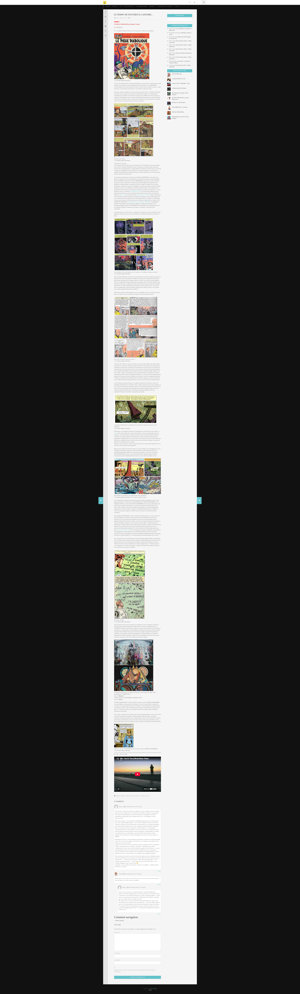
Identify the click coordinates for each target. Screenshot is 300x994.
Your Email (117, 960)
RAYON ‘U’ (122, 194)
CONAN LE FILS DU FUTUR (124, 530)
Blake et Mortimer (121, 795)
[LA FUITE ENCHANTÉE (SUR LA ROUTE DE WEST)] (199, 500)
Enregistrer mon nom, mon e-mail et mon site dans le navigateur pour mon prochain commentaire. (134, 970)
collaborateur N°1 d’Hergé (142, 194)
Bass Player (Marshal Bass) (178, 112)
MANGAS (114, 6)
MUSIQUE (152, 6)
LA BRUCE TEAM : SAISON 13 (164, 6)
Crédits (150, 990)
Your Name (117, 953)
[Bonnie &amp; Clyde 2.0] (100, 500)
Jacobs (137, 795)
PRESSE (177, 6)
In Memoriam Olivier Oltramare (179, 88)
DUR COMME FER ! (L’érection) (179, 107)
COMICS (108, 6)
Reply (160, 871)
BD (120, 6)
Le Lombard (142, 795)
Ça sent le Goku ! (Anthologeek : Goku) (181, 83)
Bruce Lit (117, 17)
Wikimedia (121, 696)
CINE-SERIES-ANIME (141, 6)
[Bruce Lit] (104, 2)
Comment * (117, 932)
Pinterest (120, 699)
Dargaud (128, 795)
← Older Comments (119, 920)
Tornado (147, 795)
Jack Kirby (132, 795)
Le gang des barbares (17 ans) (178, 78)
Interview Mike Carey (177, 73)
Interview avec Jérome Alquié (178, 102)
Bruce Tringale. (154, 988)
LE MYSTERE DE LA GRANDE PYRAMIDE (139, 201)
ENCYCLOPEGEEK (129, 6)
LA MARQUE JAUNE (135, 191)
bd (116, 795)
